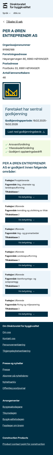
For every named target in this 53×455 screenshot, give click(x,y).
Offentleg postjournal (14, 388)
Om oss (7, 332)
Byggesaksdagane (12, 407)
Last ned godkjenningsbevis (24, 132)
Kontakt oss (9, 339)
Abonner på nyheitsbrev (15, 376)
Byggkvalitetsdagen (13, 419)
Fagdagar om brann (13, 426)
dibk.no (17, 13)
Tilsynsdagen (10, 413)
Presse (6, 370)
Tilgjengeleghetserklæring (16, 351)
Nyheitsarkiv (9, 382)
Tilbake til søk (14, 22)
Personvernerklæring (14, 345)
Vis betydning (25, 197)
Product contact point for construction (24, 444)
